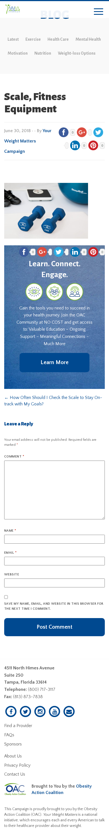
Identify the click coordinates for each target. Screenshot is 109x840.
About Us (13, 756)
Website (11, 574)
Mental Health (88, 39)
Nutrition (42, 53)
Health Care (58, 39)
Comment (14, 456)
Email (10, 553)
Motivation (18, 53)
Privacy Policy (17, 765)
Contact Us (14, 774)
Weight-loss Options (77, 53)
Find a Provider (18, 725)
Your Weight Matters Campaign (27, 141)
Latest (13, 39)
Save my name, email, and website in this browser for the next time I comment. (53, 606)
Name (10, 530)
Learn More (54, 362)
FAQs (9, 734)
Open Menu (98, 12)
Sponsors (13, 744)
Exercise (33, 39)
